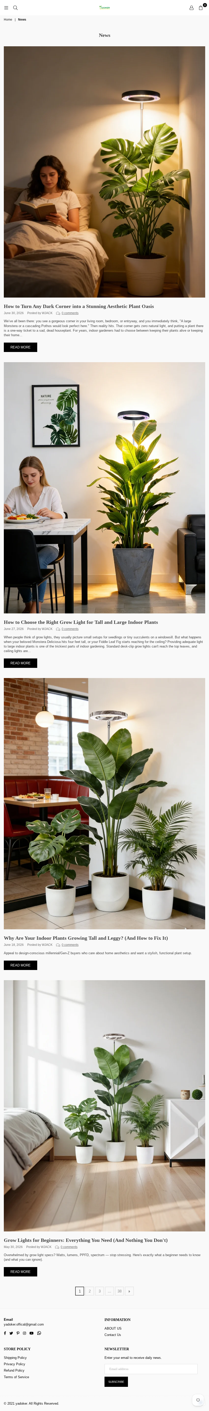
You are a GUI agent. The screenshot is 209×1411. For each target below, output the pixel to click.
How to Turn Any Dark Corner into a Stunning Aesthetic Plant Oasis (79, 306)
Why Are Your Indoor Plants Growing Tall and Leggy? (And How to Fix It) (86, 938)
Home (8, 19)
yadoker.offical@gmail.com (24, 1324)
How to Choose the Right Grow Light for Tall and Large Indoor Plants (81, 622)
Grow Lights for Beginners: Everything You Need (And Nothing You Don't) (86, 1240)
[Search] (15, 7)
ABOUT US (113, 1328)
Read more (20, 347)
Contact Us (112, 1335)
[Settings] (191, 7)
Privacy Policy (14, 1364)
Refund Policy (14, 1370)
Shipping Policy (15, 1358)
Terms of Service (16, 1377)
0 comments (70, 313)
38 (119, 1291)
